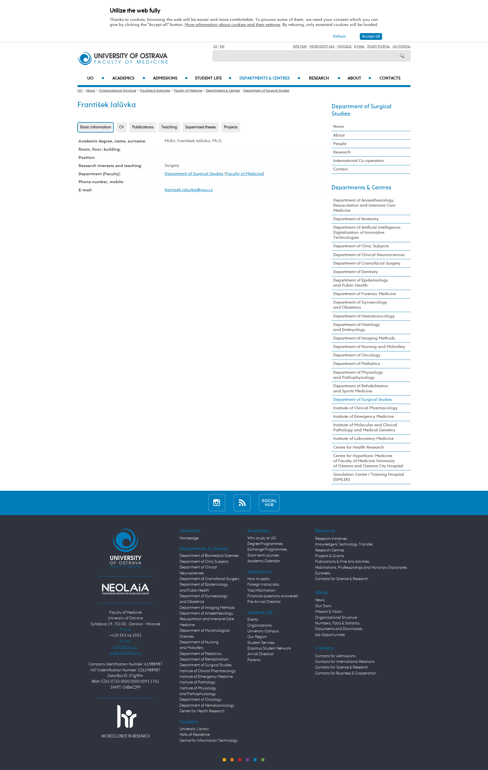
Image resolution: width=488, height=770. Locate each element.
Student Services (260, 643)
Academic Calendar (263, 561)
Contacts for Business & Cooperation (345, 673)
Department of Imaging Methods (364, 338)
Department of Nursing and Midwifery (369, 347)
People (340, 144)
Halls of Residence (195, 735)
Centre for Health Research (358, 447)
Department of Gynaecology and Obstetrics (360, 305)
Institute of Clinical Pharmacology (365, 408)
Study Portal (378, 46)
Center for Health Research (202, 711)
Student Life (213, 78)
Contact (340, 169)
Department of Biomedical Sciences (209, 556)
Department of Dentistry (355, 272)
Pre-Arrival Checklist (264, 602)
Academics (128, 78)
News (338, 126)
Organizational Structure (117, 90)
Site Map (300, 46)
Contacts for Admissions (335, 656)
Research (324, 78)
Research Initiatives (331, 539)
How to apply (258, 579)
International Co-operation (358, 161)
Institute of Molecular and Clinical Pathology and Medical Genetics (365, 427)
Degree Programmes (265, 544)
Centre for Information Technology (209, 741)
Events (252, 620)
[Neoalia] (125, 589)
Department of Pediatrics (356, 364)
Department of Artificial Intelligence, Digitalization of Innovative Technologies (367, 232)
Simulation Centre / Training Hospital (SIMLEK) (368, 477)
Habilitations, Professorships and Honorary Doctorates (361, 568)
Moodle (344, 46)
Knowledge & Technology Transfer (344, 544)
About (359, 78)
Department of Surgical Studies (266, 90)
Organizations (259, 626)
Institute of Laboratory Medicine (363, 438)
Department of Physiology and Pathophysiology (358, 375)
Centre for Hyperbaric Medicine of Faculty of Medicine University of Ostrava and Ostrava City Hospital (368, 461)
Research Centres (329, 550)
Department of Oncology (356, 355)
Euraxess (322, 573)
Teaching (169, 127)
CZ (215, 46)
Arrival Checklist (260, 654)
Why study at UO (261, 538)
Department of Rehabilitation (204, 659)
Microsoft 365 (322, 46)
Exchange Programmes (267, 549)
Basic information (95, 127)
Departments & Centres (269, 78)
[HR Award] (125, 721)
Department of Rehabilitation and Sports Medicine (360, 388)
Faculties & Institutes (155, 90)
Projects (231, 127)
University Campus (263, 631)
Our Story (323, 606)
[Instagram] (216, 502)
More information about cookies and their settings (232, 25)
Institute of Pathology (197, 682)
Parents (253, 660)
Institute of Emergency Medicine (363, 416)
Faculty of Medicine (188, 90)
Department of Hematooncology (364, 316)
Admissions (170, 78)
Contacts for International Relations (344, 662)
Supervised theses (200, 127)
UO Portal (402, 46)
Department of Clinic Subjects (361, 246)
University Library (194, 729)
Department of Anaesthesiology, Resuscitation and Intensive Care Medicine (364, 205)
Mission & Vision (328, 612)
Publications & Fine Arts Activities (342, 562)
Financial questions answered (272, 596)
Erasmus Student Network (269, 648)
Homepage (189, 538)
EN (222, 46)
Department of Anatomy (356, 219)
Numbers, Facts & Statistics (337, 623)
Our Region (257, 637)
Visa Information (261, 590)
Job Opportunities (330, 635)
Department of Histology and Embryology (356, 327)
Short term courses (263, 555)
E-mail (359, 46)
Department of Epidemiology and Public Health (360, 282)
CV (121, 127)
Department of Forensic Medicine (364, 294)
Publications (142, 127)
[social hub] (269, 502)
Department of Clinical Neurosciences (369, 255)
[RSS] (242, 502)
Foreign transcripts (263, 585)
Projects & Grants (329, 556)
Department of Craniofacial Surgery (366, 263)
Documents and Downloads (338, 629)
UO (95, 78)
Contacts (390, 78)
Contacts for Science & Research (341, 579)
